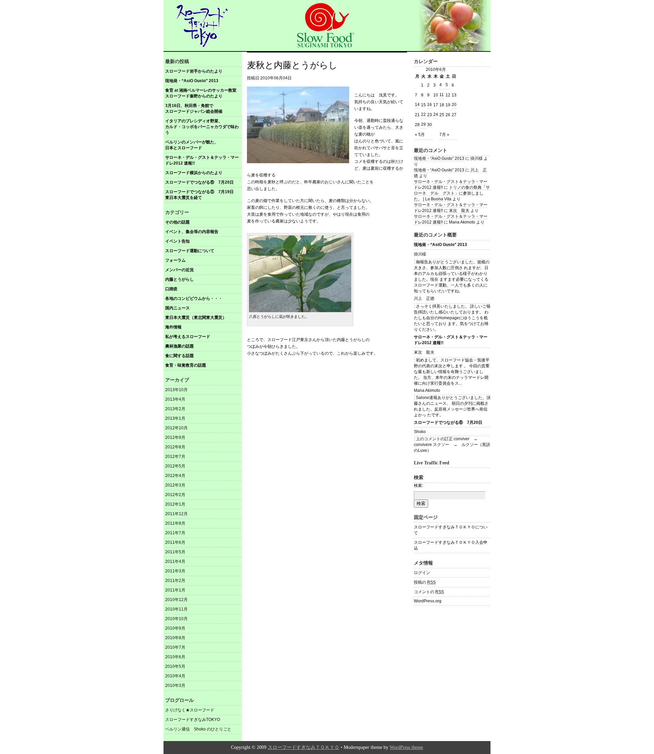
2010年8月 (175, 637)
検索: (418, 485)
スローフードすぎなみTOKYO (192, 719)
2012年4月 (175, 475)
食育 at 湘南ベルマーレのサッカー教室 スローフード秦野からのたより (203, 93)
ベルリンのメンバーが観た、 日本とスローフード (203, 145)
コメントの (429, 591)
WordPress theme (406, 747)
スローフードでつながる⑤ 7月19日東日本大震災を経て (199, 194)
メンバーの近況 (179, 269)
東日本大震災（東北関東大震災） (196, 317)
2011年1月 (175, 590)
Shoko (420, 431)
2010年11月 (176, 609)
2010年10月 (176, 618)
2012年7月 (175, 456)
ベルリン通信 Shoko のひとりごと (198, 729)
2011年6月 (175, 542)
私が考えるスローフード (187, 336)
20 (454, 104)
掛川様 (420, 254)
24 (435, 114)
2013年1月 (175, 418)
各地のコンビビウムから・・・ (193, 298)
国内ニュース (177, 308)
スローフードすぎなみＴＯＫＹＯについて (450, 530)
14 (417, 104)
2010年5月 (175, 666)
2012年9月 (175, 437)
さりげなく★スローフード (189, 710)
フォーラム (175, 260)
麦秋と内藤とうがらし (292, 65)
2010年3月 (175, 685)
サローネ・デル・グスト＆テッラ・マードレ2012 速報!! (202, 160)
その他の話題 (177, 222)
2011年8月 (175, 523)
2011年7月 (175, 532)
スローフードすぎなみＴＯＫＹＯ (303, 747)
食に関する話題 (179, 355)
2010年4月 (175, 676)
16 (429, 104)
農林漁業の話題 (179, 346)
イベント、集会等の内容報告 (191, 231)
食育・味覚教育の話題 (185, 365)
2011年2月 (175, 580)
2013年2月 (175, 408)
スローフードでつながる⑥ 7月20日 (199, 182)
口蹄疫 (171, 289)
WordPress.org (427, 601)
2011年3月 (175, 571)
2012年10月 (176, 428)
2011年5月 (175, 552)
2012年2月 (175, 494)
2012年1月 (175, 504)
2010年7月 (175, 647)
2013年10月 (176, 389)
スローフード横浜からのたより (193, 172)
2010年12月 (176, 599)
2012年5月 (175, 466)
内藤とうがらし (179, 279)
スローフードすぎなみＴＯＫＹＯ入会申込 (450, 545)
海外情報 (173, 327)
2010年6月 (175, 657)
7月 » (444, 134)
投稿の (425, 582)
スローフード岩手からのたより (193, 71)
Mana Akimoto (427, 390)
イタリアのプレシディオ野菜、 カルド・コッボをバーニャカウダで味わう (203, 127)
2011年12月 (176, 513)
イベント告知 (177, 241)
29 (423, 124)
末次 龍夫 (459, 210)
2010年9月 (175, 628)
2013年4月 (175, 399)
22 (423, 114)
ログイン (422, 572)
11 (441, 94)
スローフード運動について (189, 250)
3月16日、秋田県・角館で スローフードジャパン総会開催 (203, 108)
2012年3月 (175, 485)
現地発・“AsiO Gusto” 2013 (191, 80)
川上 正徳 (424, 298)
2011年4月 (175, 561)
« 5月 (420, 134)
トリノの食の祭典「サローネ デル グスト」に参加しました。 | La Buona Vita (452, 193)
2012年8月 (175, 447)
